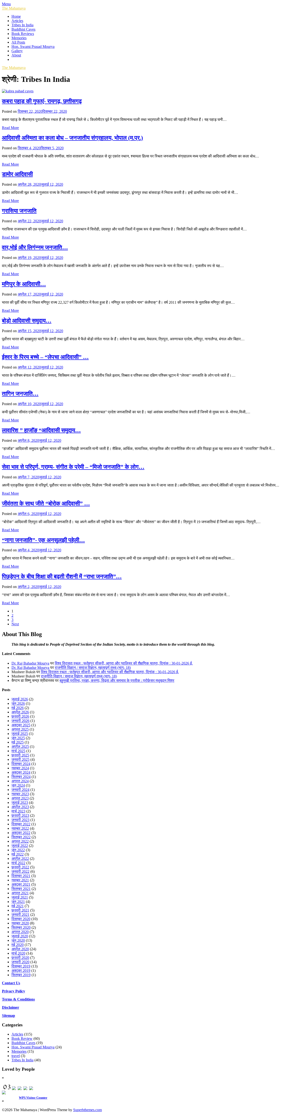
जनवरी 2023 (20, 820)
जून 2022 (18, 850)
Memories (19, 38)
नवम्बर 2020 (20, 923)
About (16, 55)
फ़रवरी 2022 (20, 867)
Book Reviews (22, 34)
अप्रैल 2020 (20, 949)
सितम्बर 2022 (21, 837)
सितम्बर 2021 (21, 889)
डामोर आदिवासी (17, 174)
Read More (10, 128)
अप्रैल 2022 (20, 858)
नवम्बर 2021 (20, 880)
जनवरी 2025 (20, 759)
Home (16, 16)
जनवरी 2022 (20, 871)
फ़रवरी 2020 (20, 958)
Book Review (22, 1038)
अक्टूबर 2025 (20, 725)
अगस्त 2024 (20, 781)
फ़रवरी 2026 (20, 716)
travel (15, 1056)
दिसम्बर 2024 (20, 764)
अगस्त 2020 (20, 932)
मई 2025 (17, 742)
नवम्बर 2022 (20, 828)
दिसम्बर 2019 (20, 966)
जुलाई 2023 (19, 803)
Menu (6, 4)
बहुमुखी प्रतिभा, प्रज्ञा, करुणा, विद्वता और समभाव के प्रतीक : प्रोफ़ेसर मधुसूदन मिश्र (117, 680)
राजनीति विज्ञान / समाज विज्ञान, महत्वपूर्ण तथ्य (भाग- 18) (93, 668)
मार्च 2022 (18, 863)
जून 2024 (18, 785)
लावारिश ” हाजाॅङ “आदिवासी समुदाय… (41, 430)
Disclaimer (10, 1007)
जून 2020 (18, 940)
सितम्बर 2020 (21, 927)
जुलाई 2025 (19, 734)
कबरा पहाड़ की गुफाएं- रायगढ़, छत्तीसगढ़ (42, 101)
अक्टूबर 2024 (20, 772)
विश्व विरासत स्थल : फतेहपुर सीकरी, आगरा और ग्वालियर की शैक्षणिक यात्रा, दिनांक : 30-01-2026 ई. (124, 663)
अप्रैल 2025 (20, 747)
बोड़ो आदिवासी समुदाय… (26, 321)
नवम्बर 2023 (20, 794)
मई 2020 (17, 945)
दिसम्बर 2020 (20, 919)
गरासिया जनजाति (19, 211)
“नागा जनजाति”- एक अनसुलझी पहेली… (43, 540)
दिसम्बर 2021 (20, 876)
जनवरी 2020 (20, 962)
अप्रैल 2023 (20, 807)
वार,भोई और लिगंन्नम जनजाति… (35, 247)
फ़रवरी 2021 (20, 910)
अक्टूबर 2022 (20, 833)
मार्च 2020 (18, 953)
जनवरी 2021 (20, 914)
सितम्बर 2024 (21, 777)
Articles (17, 21)
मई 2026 (17, 708)
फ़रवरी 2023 (20, 815)
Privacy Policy (13, 991)
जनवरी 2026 (20, 721)
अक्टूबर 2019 (20, 970)
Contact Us (11, 983)
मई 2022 (17, 854)
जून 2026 (18, 703)
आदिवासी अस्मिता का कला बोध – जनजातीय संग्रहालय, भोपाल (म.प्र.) (72, 138)
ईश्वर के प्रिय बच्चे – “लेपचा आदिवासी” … (45, 357)
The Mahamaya (14, 8)
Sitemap (8, 1015)
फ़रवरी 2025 (20, 755)
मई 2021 (17, 906)
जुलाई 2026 (19, 699)
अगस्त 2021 (20, 893)
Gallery (17, 51)
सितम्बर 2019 (21, 975)
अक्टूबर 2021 (20, 884)
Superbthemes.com (87, 1110)
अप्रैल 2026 (20, 712)
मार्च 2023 (18, 811)
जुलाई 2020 (19, 936)
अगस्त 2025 (20, 729)
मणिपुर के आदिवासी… (24, 284)
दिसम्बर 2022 (20, 824)
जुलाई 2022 (19, 846)
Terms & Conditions (18, 999)
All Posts (18, 42)
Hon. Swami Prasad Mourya (33, 47)
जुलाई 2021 (19, 897)
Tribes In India (22, 25)
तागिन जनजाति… (20, 394)
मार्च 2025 (18, 751)
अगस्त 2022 (20, 841)
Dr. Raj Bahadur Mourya (30, 663)
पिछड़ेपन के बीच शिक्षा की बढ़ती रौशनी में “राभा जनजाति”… (62, 576)
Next (15, 624)
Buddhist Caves (23, 29)
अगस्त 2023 (20, 798)
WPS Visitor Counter (33, 1097)
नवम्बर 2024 (20, 768)
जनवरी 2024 (20, 790)
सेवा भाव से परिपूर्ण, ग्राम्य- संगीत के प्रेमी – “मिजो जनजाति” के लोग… (73, 467)
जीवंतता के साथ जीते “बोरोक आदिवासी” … (46, 503)
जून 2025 (18, 738)
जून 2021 (18, 902)
